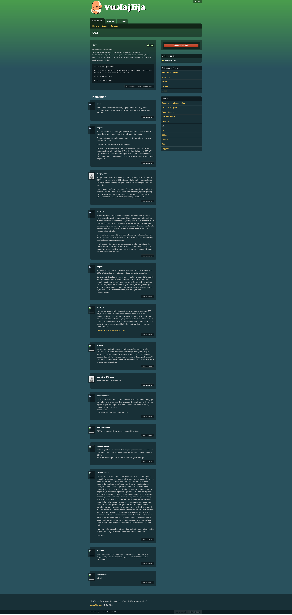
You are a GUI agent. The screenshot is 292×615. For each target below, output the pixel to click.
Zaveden (165, 82)
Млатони (100, 550)
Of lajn (164, 135)
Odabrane (105, 26)
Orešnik (165, 86)
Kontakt (114, 611)
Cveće (164, 91)
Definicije (97, 21)
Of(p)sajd (165, 149)
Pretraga (114, 26)
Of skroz (165, 139)
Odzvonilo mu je (168, 112)
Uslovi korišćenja (95, 611)
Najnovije (95, 26)
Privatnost (103, 611)
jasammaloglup (103, 472)
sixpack (100, 128)
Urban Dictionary (96, 605)
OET (95, 32)
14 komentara (147, 86)
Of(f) (163, 144)
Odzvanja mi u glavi (169, 108)
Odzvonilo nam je (168, 117)
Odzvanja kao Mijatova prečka (173, 103)
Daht (139, 86)
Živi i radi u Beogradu (170, 73)
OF (163, 130)
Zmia (99, 104)
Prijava (197, 1)
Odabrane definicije (170, 68)
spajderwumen (103, 396)
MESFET (100, 212)
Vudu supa (166, 77)
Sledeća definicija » (181, 45)
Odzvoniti (165, 121)
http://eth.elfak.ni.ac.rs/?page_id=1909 (111, 330)
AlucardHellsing (103, 427)
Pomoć (109, 611)
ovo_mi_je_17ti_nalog (105, 377)
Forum (110, 21)
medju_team (102, 174)
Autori (122, 21)
